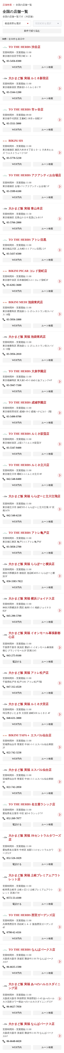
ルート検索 (47, 67)
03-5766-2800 (14, 222)
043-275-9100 (14, 655)
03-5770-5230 (14, 158)
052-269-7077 (14, 818)
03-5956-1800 (14, 319)
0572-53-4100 (14, 897)
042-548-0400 (14, 479)
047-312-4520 (14, 686)
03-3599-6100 (14, 191)
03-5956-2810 (14, 354)
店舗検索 (7, 5)
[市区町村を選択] (47, 23)
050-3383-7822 (15, 581)
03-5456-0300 (14, 61)
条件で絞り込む (32, 31)
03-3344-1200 (14, 92)
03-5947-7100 (14, 385)
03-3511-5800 (14, 123)
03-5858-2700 (14, 546)
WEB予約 (17, 67)
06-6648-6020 (14, 1041)
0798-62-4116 (14, 932)
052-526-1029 (14, 858)
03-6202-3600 (14, 285)
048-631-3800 (14, 718)
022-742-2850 (14, 787)
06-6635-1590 (14, 966)
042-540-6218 (14, 515)
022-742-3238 (14, 752)
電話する (16, 661)
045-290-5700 (14, 615)
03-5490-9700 (14, 416)
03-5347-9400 (14, 447)
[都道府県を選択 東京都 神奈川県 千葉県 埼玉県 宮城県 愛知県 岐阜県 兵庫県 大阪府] (17, 23)
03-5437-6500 (14, 253)
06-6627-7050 (14, 1006)
